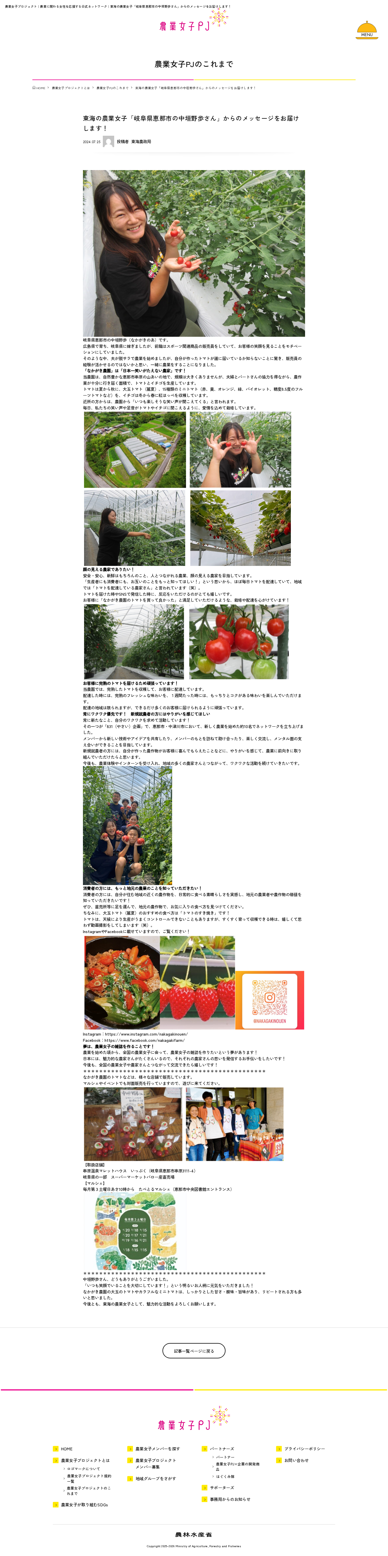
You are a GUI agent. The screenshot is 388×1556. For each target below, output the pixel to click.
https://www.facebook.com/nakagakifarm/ (145, 1040)
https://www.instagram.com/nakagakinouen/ (146, 1034)
